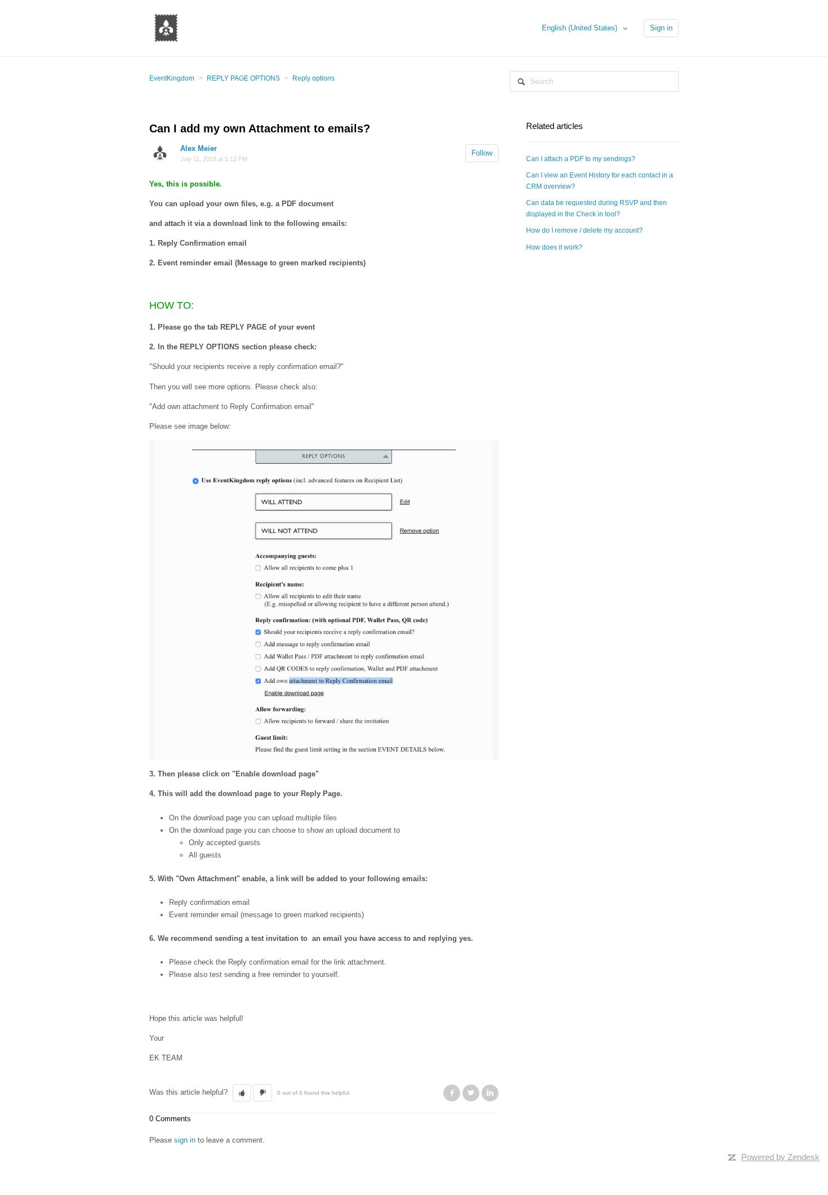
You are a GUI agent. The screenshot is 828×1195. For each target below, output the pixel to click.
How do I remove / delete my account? (584, 230)
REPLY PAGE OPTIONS (243, 78)
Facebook (451, 1093)
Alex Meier (198, 148)
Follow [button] (481, 153)
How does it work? (554, 247)
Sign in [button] (661, 28)
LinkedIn (490, 1093)
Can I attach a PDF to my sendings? (580, 159)
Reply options (313, 78)
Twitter (470, 1093)
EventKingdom (171, 78)
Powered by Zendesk (780, 1157)
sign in (184, 1140)
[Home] (166, 27)
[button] (242, 1093)
